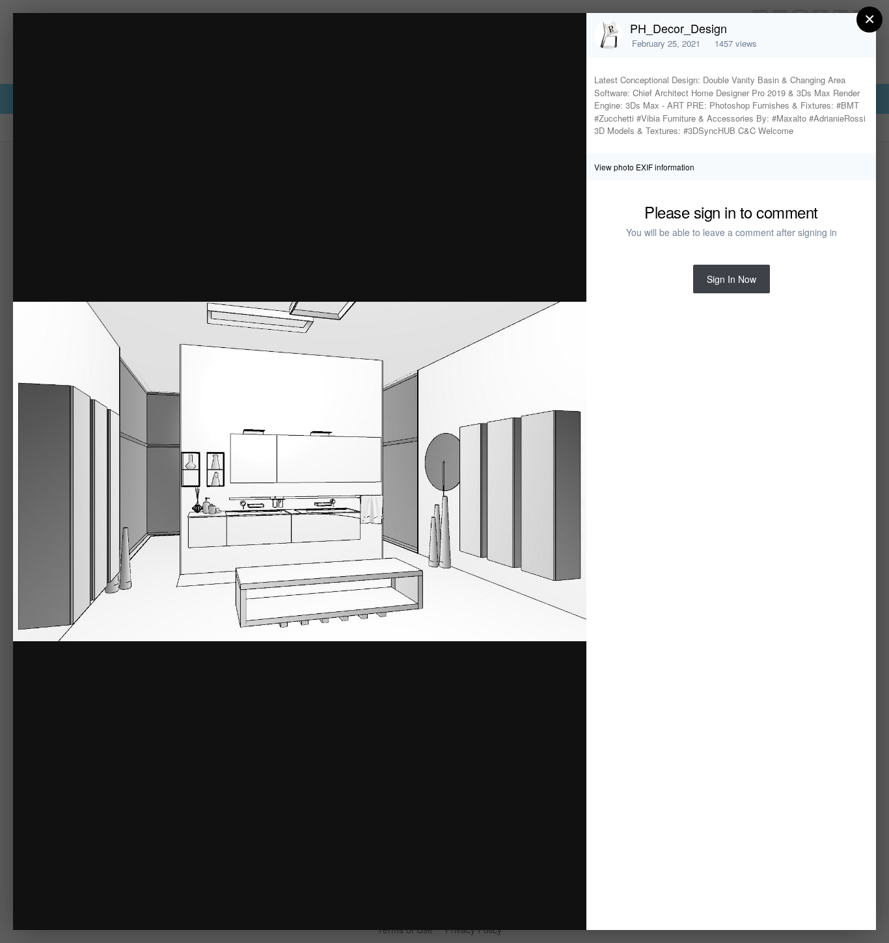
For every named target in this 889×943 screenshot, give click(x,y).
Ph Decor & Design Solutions (155, 48)
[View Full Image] (563, 36)
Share (543, 906)
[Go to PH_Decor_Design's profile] (608, 35)
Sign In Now (731, 279)
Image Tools (455, 906)
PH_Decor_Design (678, 28)
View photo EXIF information (644, 166)
